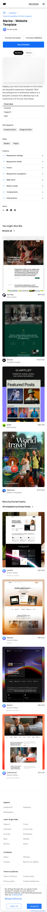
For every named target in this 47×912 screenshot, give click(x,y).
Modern (7, 143)
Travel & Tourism (10, 130)
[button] (43, 4)
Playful (15, 143)
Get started (34, 4)
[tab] (23, 104)
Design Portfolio (26, 130)
